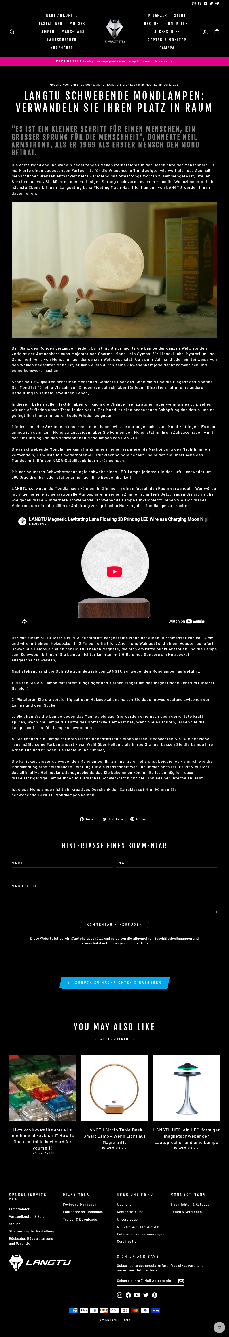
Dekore (151, 23)
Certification (128, 1241)
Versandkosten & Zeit (26, 1216)
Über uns (124, 1204)
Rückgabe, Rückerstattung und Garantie (31, 1240)
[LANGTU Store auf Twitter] (145, 1295)
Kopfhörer (62, 47)
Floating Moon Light (63, 84)
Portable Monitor (167, 39)
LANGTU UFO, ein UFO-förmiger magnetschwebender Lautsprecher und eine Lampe (186, 1136)
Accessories (167, 31)
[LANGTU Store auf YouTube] (137, 1295)
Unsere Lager (128, 1219)
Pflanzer (157, 15)
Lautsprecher (62, 39)
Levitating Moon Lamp (146, 84)
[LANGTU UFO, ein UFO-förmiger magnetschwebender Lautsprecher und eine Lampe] (186, 1088)
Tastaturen (51, 23)
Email (122, 863)
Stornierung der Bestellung (31, 1231)
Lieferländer (19, 1209)
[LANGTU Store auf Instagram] (119, 1295)
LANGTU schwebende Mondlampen (45, 488)
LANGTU (98, 84)
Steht (180, 15)
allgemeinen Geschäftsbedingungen (162, 938)
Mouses (77, 23)
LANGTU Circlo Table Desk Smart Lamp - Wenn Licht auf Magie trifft (114, 1136)
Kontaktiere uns (130, 1212)
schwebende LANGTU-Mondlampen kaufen (53, 794)
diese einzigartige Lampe (37, 777)
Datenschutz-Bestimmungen (140, 1234)
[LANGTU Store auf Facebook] (128, 1295)
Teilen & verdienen (186, 1212)
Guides (85, 84)
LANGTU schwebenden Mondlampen (141, 671)
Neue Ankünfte (62, 15)
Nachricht (24, 886)
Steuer (14, 1224)
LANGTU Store (117, 84)
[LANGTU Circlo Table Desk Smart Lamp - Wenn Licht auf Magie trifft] (114, 1088)
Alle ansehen (114, 1039)
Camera (167, 47)
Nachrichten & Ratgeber (191, 1204)
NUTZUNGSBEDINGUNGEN (138, 1227)
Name (18, 863)
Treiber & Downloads (80, 1219)
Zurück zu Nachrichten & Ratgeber (118, 982)
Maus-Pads (73, 31)
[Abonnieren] (181, 1281)
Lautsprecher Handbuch (83, 1212)
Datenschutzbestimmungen (102, 943)
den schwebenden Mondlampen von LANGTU (94, 437)
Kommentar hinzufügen (114, 924)
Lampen (47, 31)
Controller (177, 23)
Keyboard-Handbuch (79, 1204)
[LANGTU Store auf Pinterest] (154, 1295)
